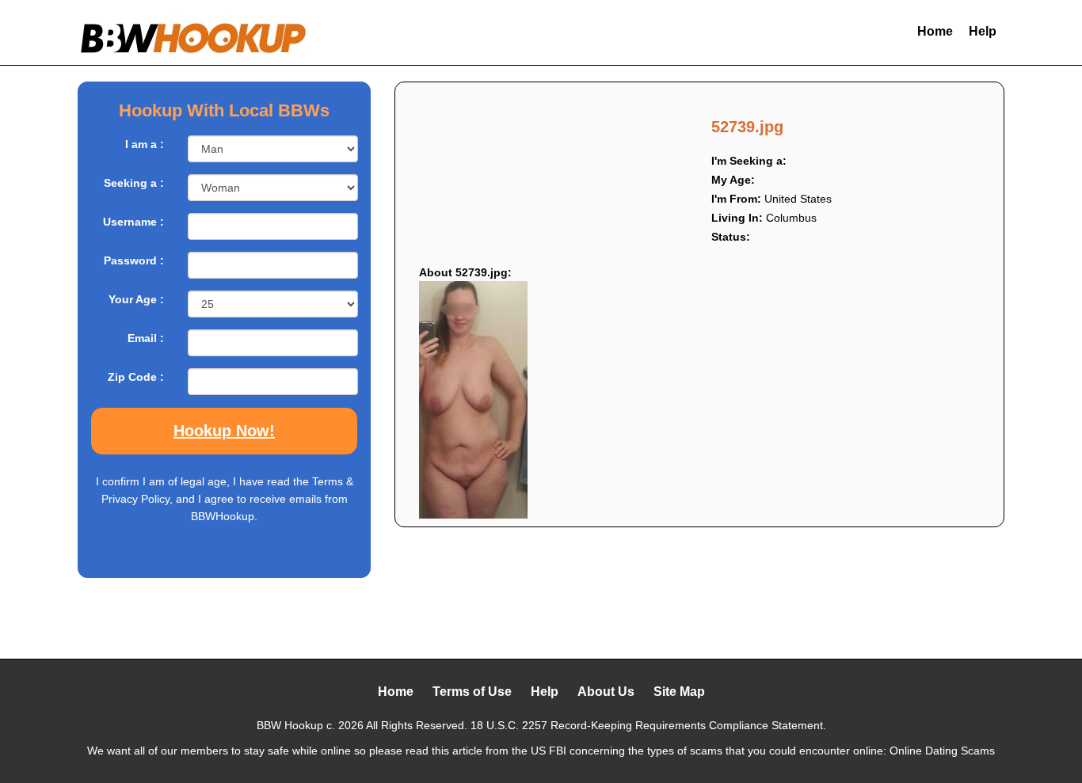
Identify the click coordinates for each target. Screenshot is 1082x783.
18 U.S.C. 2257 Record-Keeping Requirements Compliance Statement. (648, 725)
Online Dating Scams (942, 750)
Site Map (679, 691)
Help (982, 31)
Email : (146, 338)
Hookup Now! (224, 430)
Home (935, 31)
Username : (133, 221)
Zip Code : (136, 377)
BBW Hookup (290, 725)
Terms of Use (472, 691)
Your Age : (136, 299)
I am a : (144, 144)
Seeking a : (134, 183)
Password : (134, 260)
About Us (605, 691)
